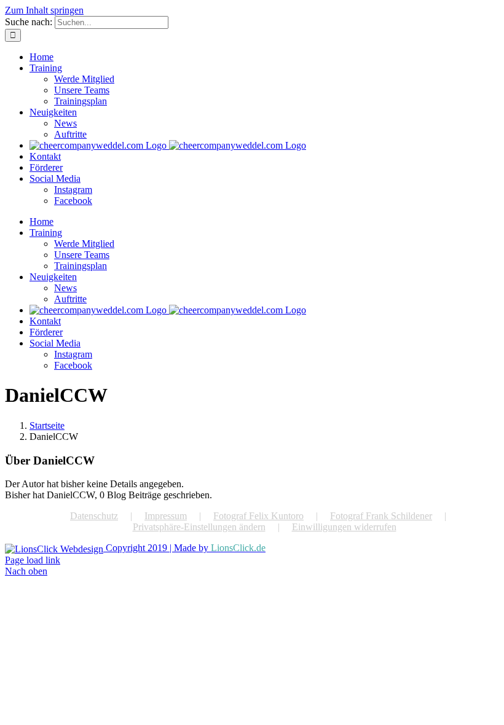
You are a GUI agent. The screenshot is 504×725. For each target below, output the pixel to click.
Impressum (165, 516)
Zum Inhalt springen (44, 10)
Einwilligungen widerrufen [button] (344, 527)
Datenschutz (94, 516)
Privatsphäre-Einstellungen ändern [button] (199, 527)
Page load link (32, 560)
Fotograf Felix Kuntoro (258, 516)
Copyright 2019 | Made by (184, 548)
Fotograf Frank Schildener (381, 516)
